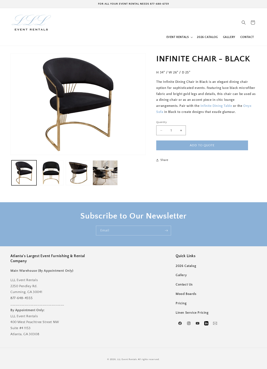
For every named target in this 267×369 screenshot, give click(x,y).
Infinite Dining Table (216, 106)
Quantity (161, 122)
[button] (179, 37)
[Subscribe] (166, 230)
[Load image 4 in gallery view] (105, 172)
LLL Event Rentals (127, 359)
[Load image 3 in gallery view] (78, 172)
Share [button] (164, 160)
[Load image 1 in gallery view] (24, 172)
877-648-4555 (21, 298)
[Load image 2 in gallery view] (51, 172)
